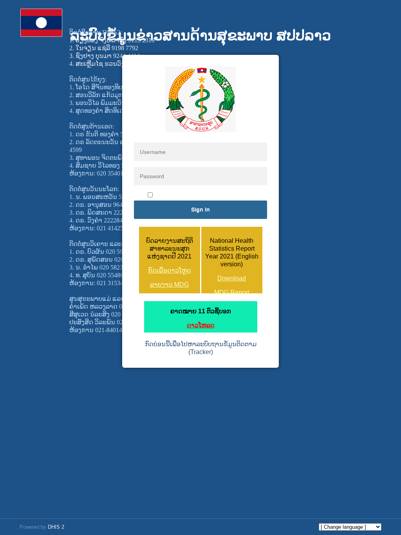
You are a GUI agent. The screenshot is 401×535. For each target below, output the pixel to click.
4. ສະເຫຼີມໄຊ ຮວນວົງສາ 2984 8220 (114, 63)
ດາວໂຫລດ (201, 325)
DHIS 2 (56, 527)
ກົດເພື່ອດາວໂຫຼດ (169, 270)
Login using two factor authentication (204, 195)
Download (231, 278)
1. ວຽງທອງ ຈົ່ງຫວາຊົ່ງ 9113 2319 (112, 40)
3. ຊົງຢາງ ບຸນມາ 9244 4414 (104, 55)
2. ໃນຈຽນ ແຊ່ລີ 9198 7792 (103, 48)
